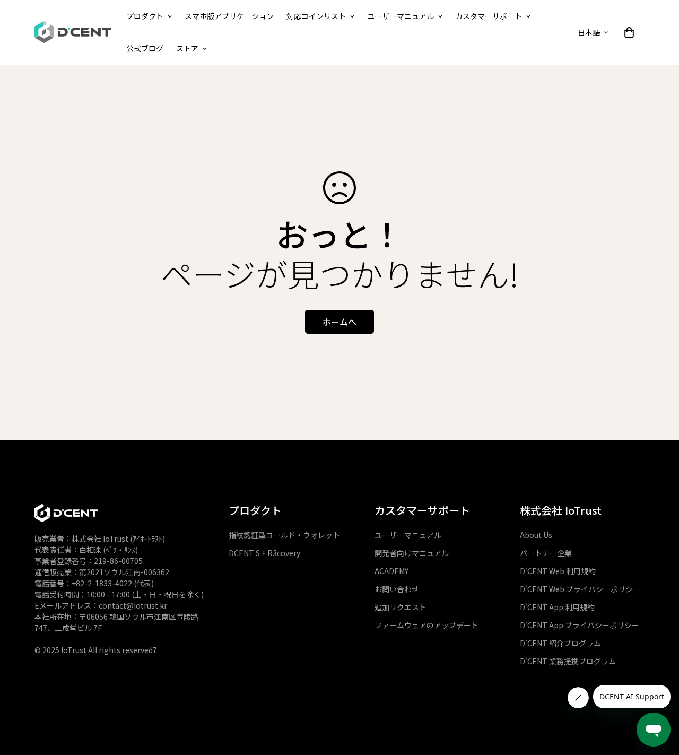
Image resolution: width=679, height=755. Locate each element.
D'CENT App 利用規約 (557, 607)
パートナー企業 (546, 553)
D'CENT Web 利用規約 (558, 571)
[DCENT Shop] (72, 32)
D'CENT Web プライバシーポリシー (580, 589)
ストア (187, 48)
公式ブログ (144, 48)
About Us (536, 535)
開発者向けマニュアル (412, 553)
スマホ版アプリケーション (229, 16)
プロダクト (144, 16)
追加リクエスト (400, 607)
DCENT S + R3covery (264, 553)
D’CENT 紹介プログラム (560, 643)
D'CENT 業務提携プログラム (568, 661)
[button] (629, 32)
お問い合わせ (397, 589)
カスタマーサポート (488, 16)
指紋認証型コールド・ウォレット (284, 535)
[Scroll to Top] (658, 663)
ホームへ (339, 321)
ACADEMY (391, 571)
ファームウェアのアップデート (426, 625)
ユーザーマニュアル (400, 16)
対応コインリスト (316, 16)
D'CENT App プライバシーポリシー (579, 625)
